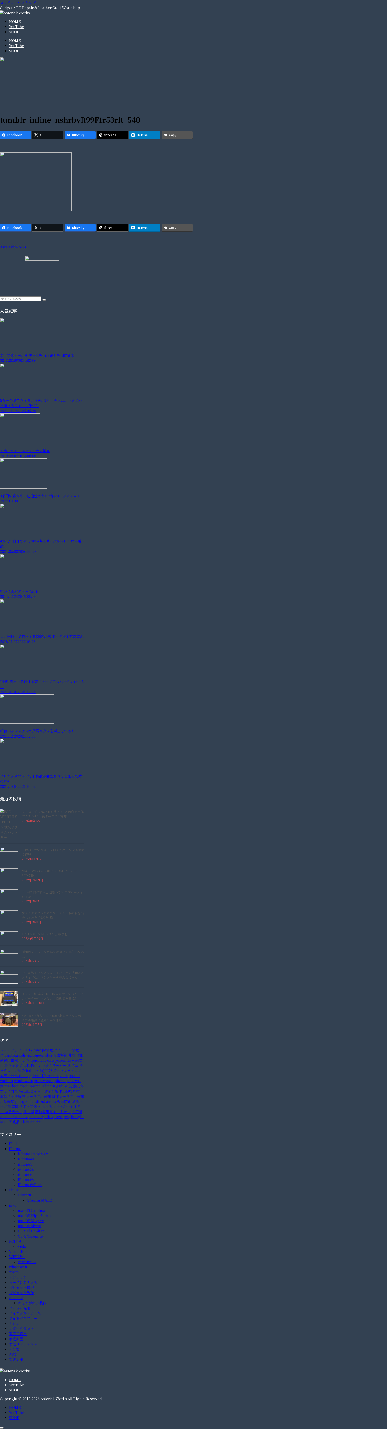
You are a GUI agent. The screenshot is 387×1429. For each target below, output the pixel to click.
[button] (44, 300)
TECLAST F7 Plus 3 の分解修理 (44, 934)
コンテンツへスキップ (18, 2)
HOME (15, 1379)
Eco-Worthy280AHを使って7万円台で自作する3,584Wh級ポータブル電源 (53, 813)
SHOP (14, 1390)
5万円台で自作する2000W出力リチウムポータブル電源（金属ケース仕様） (53, 1017)
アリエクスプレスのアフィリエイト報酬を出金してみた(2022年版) (53, 915)
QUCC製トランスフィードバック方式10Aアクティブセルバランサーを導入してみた (52, 975)
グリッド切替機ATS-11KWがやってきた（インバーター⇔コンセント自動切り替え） (53, 996)
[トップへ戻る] (2, 1428)
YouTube (16, 1384)
